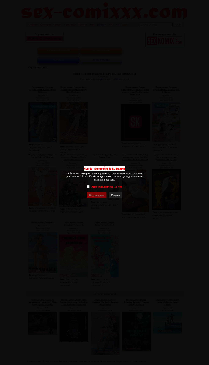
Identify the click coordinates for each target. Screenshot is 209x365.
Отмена (115, 195)
